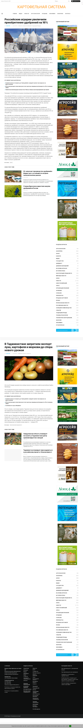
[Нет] (81, 726)
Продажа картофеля (62, 297)
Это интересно (60, 325)
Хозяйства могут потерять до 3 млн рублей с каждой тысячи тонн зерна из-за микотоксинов (69, 679)
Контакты (67, 13)
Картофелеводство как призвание (69, 672)
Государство (60, 260)
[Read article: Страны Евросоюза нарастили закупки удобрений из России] (13, 191)
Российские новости (62, 305)
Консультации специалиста (64, 273)
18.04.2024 (25, 190)
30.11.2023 (25, 454)
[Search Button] (69, 1)
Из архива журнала (61, 268)
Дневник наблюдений (62, 265)
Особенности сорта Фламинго (13, 405)
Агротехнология (35, 13)
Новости (26, 13)
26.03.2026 (25, 177)
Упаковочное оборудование (64, 317)
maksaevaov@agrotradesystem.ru (12, 684)
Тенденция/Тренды (36, 25)
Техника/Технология (62, 315)
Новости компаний (27, 25)
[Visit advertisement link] (67, 52)
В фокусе (58, 256)
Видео (20, 13)
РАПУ (11, 162)
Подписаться (76, 1)
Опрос (58, 285)
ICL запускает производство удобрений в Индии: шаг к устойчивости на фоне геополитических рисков (37, 173)
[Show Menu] (2, 13)
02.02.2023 (15, 25)
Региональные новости (62, 302)
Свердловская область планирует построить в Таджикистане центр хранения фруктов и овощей (35, 436)
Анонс (58, 253)
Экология (58, 320)
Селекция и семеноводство (64, 307)
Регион (58, 300)
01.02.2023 (15, 353)
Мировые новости (61, 275)
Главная (15, 13)
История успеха (60, 270)
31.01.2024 (25, 439)
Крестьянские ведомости (16, 424)
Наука (57, 278)
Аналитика (60, 13)
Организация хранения (62, 288)
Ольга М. (8, 25)
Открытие (59, 293)
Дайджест (59, 263)
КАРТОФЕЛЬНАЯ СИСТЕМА (41, 7)
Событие (58, 310)
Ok (70, 726)
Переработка (59, 295)
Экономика (52, 13)
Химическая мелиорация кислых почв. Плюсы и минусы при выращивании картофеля (27, 89)
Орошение (44, 13)
